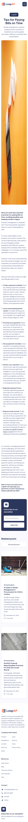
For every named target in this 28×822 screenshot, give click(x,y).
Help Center (5, 763)
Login (13, 737)
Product (3, 737)
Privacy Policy (16, 747)
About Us (4, 747)
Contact (3, 744)
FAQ (2, 777)
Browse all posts (14, 544)
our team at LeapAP (10, 429)
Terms (14, 744)
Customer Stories (6, 770)
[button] (24, 4)
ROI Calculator (5, 773)
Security (14, 740)
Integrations (5, 740)
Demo (3, 751)
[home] (8, 4)
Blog (2, 766)
